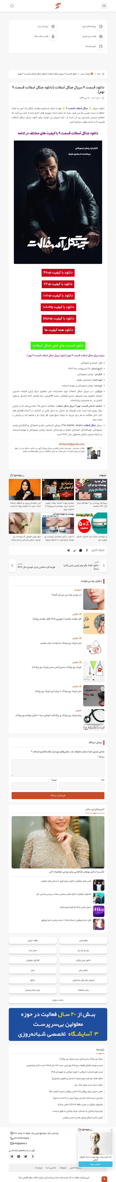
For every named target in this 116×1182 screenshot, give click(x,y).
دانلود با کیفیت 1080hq (58, 307)
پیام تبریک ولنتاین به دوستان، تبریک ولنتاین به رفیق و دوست (77, 1111)
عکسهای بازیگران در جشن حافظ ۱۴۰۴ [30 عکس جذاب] (80, 1104)
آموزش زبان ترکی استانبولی (83, 980)
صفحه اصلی (75, 1168)
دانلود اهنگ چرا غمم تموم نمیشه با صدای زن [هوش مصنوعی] (77, 1078)
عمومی (78, 710)
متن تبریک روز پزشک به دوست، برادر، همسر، (60, 643)
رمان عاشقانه (83, 990)
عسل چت (33, 950)
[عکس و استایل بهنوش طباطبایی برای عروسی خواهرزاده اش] (58, 842)
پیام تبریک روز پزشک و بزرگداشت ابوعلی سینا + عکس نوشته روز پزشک (48, 715)
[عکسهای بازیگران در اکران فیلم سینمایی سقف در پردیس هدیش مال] (98, 898)
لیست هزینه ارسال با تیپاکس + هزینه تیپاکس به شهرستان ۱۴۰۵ (77, 1072)
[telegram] (11, 1156)
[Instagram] (19, 1156)
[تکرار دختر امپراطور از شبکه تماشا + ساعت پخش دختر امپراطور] (98, 924)
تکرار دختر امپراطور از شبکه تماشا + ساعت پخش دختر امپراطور (66, 920)
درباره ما (38, 1168)
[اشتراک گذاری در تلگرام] (68, 550)
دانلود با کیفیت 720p (58, 284)
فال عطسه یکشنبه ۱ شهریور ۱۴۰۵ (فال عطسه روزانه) (57, 619)
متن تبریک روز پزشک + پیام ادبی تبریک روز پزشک (58, 691)
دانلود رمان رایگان (83, 960)
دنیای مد (77, 590)
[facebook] (33, 1156)
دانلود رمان (83, 970)
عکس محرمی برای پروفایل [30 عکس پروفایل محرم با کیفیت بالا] (76, 1091)
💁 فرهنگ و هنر (86, 73)
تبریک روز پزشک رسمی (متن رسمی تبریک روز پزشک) (56, 667)
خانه (99, 73)
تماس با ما (51, 1168)
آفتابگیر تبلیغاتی (32, 960)
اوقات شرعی (33, 940)
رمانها (32, 980)
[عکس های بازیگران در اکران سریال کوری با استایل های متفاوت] (98, 885)
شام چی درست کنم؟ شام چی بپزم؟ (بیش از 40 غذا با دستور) (78, 1098)
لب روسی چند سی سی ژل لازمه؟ (66, 595)
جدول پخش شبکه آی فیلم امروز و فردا (75, 907)
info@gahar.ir (20, 1143)
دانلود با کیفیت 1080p (58, 295)
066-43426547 (21, 1138)
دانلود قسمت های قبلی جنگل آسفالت (58, 345)
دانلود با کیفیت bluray (58, 318)
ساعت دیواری (58, 1000)
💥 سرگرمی (76, 614)
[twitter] (26, 1156)
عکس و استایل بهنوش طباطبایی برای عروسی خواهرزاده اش (76, 872)
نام (102, 780)
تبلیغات (62, 1168)
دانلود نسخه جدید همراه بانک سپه (89, 1085)
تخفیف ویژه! (96, 1164)
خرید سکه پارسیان (32, 990)
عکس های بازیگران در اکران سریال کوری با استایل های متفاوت (66, 881)
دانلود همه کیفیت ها (58, 330)
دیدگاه (101, 757)
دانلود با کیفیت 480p (58, 272)
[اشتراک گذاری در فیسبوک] (87, 550)
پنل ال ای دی (83, 950)
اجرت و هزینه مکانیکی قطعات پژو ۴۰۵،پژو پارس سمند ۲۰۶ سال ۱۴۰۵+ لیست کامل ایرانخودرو (65, 1065)
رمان (33, 970)
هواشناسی (83, 940)
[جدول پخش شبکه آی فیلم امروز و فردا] (98, 911)
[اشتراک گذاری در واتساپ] (80, 550)
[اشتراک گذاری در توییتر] (74, 550)
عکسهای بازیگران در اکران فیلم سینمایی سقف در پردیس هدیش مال (63, 894)
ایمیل (54, 780)
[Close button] (111, 1129)
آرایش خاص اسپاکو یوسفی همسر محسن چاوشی (83, 1117)
